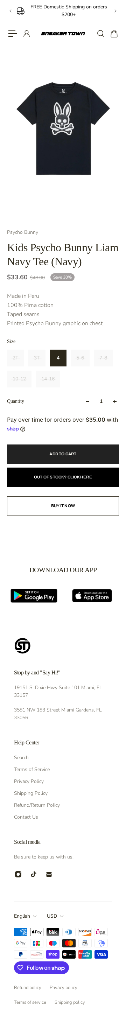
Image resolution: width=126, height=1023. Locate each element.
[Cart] (113, 33)
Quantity (15, 401)
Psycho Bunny (22, 232)
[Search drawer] (100, 33)
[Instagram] (18, 874)
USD (52, 916)
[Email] (49, 874)
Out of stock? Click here (63, 477)
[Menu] (13, 34)
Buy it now (63, 506)
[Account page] (26, 33)
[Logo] (63, 34)
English (22, 916)
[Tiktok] (33, 874)
